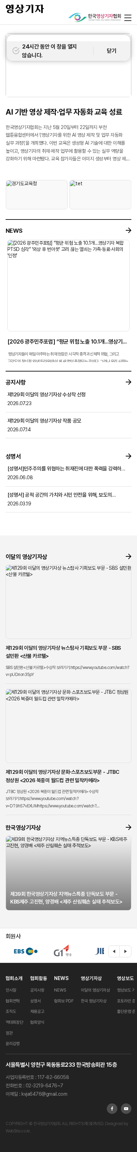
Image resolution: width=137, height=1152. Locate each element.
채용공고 (37, 1011)
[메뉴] (127, 17)
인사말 (11, 990)
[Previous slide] (114, 951)
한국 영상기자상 (93, 1001)
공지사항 (37, 990)
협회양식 (37, 1022)
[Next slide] (125, 951)
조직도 (11, 1011)
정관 (9, 1033)
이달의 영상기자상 (95, 990)
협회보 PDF (64, 1001)
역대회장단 (14, 1022)
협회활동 (38, 978)
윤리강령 (13, 1043)
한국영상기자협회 (25, 8)
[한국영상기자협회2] (94, 17)
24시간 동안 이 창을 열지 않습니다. (49, 51)
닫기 (111, 51)
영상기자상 (91, 978)
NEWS (61, 978)
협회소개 (14, 978)
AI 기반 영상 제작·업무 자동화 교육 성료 (64, 111)
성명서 (35, 1001)
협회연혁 (13, 1001)
